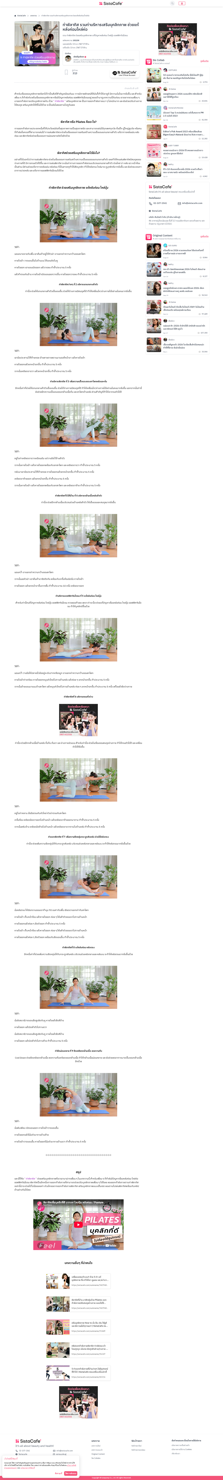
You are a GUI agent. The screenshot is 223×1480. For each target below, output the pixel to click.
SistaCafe (21, 15)
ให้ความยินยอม (70, 1473)
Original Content (98, 1454)
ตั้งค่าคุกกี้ (58, 1473)
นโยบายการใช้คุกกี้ (28, 1468)
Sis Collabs (95, 1458)
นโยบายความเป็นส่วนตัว (181, 1445)
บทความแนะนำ (97, 1450)
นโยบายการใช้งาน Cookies (182, 1449)
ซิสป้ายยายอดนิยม (138, 1450)
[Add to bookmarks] (66, 72)
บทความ (33, 15)
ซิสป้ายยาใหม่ (136, 1445)
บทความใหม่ (95, 1445)
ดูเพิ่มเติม (204, 61)
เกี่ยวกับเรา (176, 1453)
